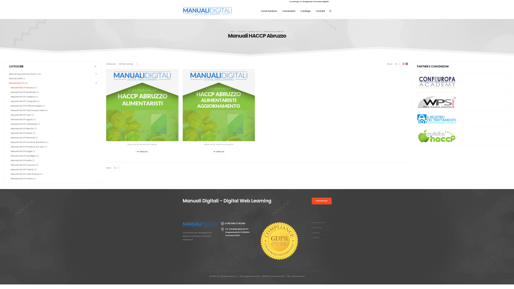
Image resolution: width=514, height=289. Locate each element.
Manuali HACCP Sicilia (21, 160)
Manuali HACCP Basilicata (23, 92)
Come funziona (269, 11)
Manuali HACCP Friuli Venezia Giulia (28, 110)
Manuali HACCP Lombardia (24, 124)
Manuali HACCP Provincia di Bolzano (28, 142)
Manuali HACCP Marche (22, 128)
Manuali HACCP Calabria (23, 96)
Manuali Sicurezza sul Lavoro (23, 74)
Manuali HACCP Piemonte (23, 137)
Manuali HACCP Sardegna (23, 156)
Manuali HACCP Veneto (22, 178)
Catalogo (306, 11)
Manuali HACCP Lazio (21, 115)
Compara (174, 73)
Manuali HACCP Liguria (22, 119)
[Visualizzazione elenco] (406, 64)
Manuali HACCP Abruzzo (148, 145)
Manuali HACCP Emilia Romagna (26, 105)
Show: (389, 64)
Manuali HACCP (133, 145)
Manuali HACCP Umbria (22, 169)
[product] (142, 105)
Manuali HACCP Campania (24, 101)
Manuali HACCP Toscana (23, 165)
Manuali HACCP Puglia (21, 151)
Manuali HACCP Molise (21, 133)
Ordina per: (111, 64)
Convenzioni (288, 11)
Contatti (320, 11)
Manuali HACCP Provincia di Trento (27, 146)
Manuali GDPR (15, 78)
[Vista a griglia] (403, 64)
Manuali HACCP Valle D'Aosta (25, 174)
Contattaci (321, 200)
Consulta (143, 152)
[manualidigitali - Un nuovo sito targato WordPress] (207, 11)
